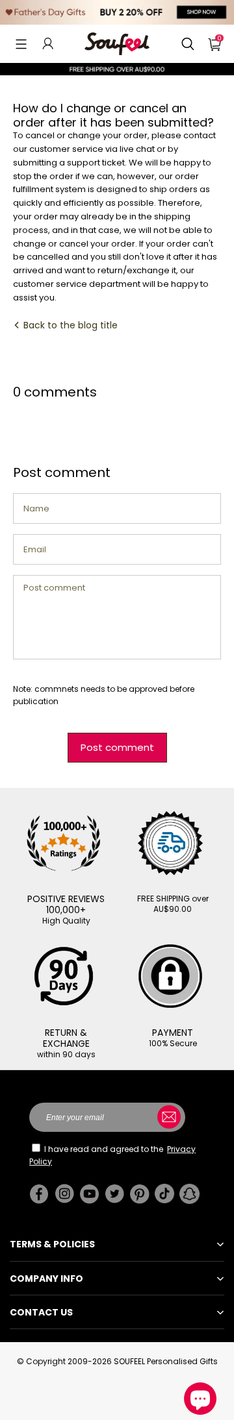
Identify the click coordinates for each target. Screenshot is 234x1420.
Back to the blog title (69, 325)
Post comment (117, 747)
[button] (21, 43)
